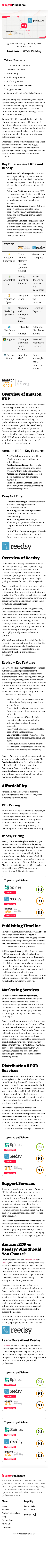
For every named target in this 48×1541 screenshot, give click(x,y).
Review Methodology (11, 1513)
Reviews (5, 1509)
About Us (6, 1524)
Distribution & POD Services (19, 85)
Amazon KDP (31, 1260)
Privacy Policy (30, 1506)
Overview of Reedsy (16, 69)
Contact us (6, 1527)
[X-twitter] (34, 1514)
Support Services (15, 89)
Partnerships (7, 1520)
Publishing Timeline (16, 77)
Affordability (12, 73)
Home (4, 1506)
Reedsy (5, 1262)
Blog (4, 1517)
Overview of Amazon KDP (18, 65)
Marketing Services (16, 81)
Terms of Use (29, 1509)
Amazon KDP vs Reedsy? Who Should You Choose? (26, 93)
